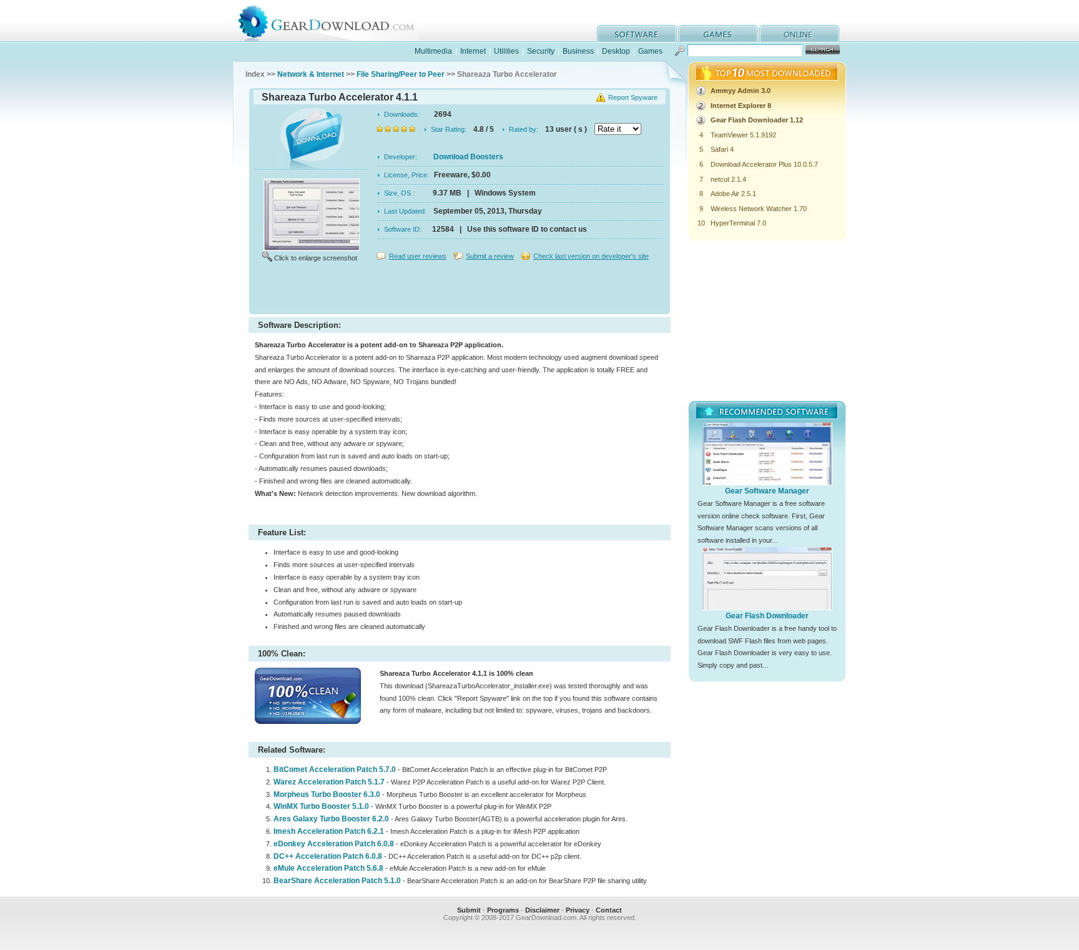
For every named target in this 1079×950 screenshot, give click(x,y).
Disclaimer (542, 910)
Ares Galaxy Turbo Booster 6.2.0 (331, 818)
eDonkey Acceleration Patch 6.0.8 (333, 843)
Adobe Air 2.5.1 (733, 193)
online (799, 33)
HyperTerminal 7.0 (738, 223)
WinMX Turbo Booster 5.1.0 (321, 806)
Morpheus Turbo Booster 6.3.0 (326, 794)
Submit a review (490, 256)
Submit (469, 910)
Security (540, 51)
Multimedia (433, 51)
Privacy (577, 910)
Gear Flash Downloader (767, 615)
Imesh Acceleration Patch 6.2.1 (328, 831)
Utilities (506, 51)
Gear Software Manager (767, 491)
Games (650, 51)
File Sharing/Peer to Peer (401, 74)
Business (578, 51)
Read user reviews (417, 256)
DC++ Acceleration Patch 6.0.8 (327, 856)
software (637, 33)
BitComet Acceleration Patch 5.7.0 (334, 769)
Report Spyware (633, 97)
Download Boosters (468, 156)
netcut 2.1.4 (728, 179)
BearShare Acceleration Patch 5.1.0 (337, 880)
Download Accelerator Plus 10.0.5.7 (764, 164)
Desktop (616, 51)
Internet (473, 51)
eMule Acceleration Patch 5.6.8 (328, 868)
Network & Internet (310, 74)
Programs (503, 910)
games (718, 33)
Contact (609, 910)
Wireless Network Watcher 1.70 (759, 208)
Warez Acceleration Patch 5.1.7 (329, 782)
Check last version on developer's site (591, 256)
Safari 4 (722, 149)
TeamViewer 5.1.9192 (743, 135)
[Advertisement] (459, 290)
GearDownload (336, 21)
